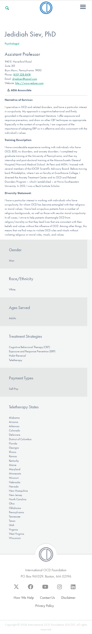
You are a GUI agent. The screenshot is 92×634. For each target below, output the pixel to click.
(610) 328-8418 (22, 74)
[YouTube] (45, 589)
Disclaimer (68, 597)
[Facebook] (30, 589)
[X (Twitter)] (16, 589)
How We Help (24, 597)
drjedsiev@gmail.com (24, 78)
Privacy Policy (44, 606)
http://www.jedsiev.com (29, 83)
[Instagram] (59, 589)
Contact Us (47, 597)
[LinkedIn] (73, 589)
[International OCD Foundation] (46, 11)
